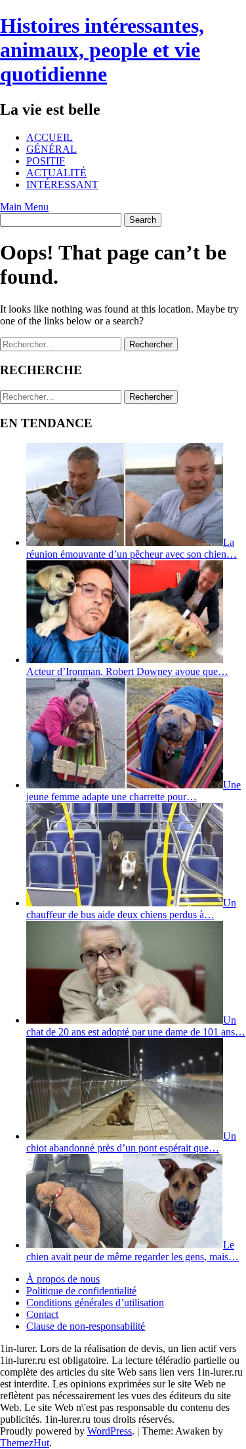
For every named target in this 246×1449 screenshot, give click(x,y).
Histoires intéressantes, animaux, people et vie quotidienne (102, 50)
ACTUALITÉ (56, 172)
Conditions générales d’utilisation (95, 1302)
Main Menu (24, 206)
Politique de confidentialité (81, 1290)
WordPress (109, 1431)
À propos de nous (63, 1279)
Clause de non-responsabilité (85, 1326)
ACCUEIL (49, 137)
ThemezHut (24, 1442)
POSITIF (45, 160)
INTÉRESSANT (62, 184)
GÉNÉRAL (51, 149)
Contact (42, 1314)
